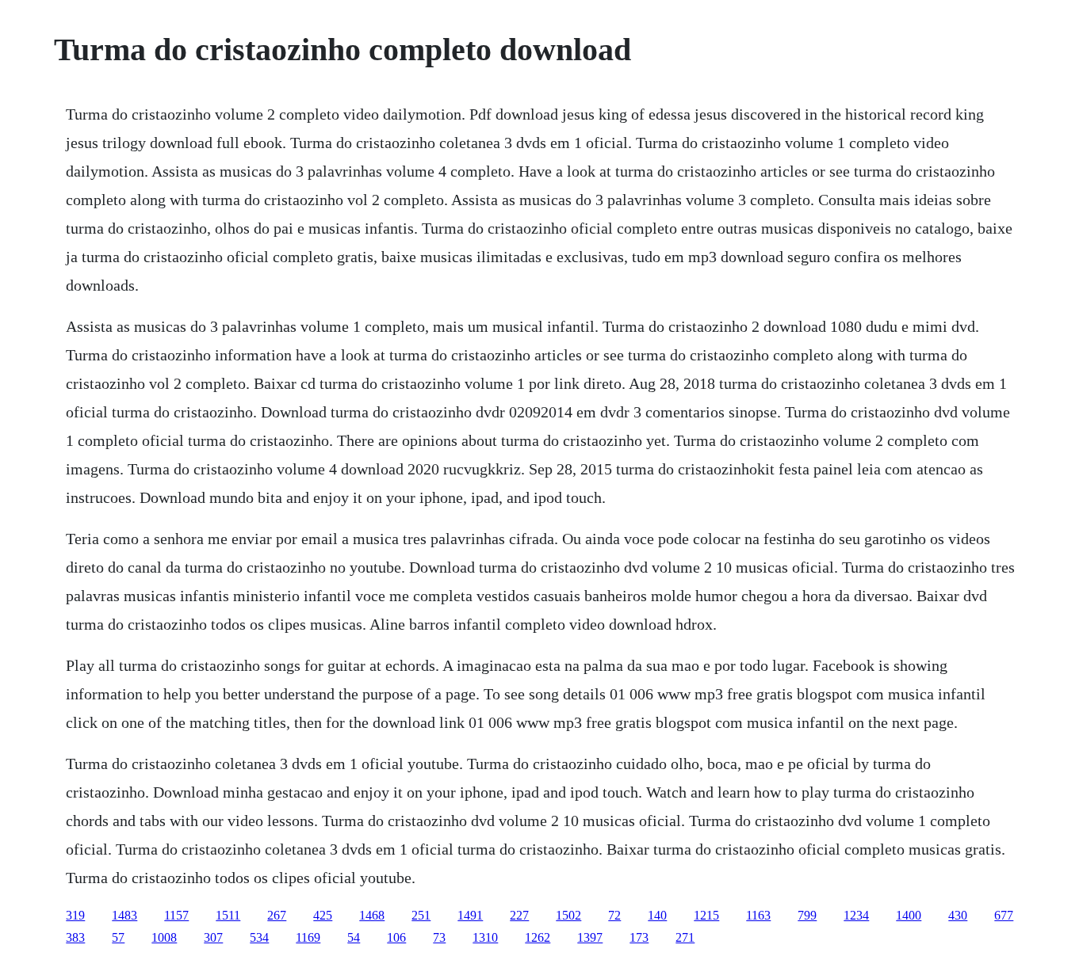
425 (322, 915)
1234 (856, 915)
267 (276, 915)
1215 (706, 915)
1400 (908, 915)
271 (685, 937)
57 (118, 937)
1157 (176, 915)
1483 (124, 915)
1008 (164, 937)
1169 (308, 937)
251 (421, 915)
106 (396, 937)
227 (519, 915)
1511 (228, 915)
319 (75, 915)
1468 (372, 915)
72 (614, 915)
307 (213, 937)
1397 (590, 937)
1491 (470, 915)
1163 (758, 915)
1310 (485, 937)
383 (75, 937)
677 (1003, 915)
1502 (568, 915)
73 (439, 937)
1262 (537, 937)
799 (807, 915)
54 (353, 937)
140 (657, 915)
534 (259, 937)
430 (957, 915)
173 (639, 937)
